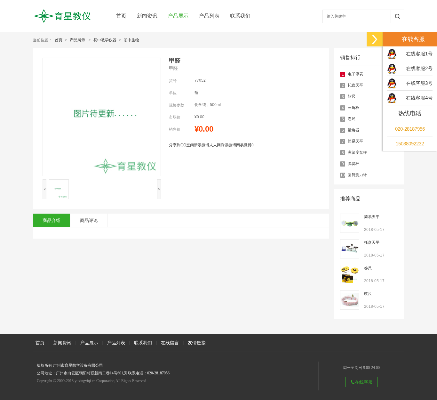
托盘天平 (355, 85)
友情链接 (197, 342)
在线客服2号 (419, 68)
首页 (121, 16)
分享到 (174, 145)
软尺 (351, 96)
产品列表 (209, 16)
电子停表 (355, 74)
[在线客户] (375, 39)
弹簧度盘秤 (357, 152)
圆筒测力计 (357, 175)
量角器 (353, 130)
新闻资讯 (147, 16)
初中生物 (131, 40)
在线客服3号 (419, 83)
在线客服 (364, 382)
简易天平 (355, 141)
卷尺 (351, 119)
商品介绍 (51, 220)
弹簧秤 (353, 163)
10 (342, 175)
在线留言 (170, 342)
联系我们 (240, 16)
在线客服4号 (419, 98)
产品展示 (178, 16)
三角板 (353, 107)
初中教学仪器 (104, 40)
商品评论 (89, 220)
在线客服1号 (419, 53)
